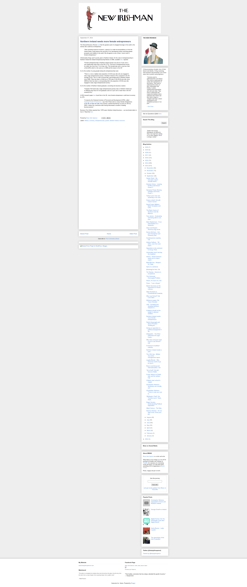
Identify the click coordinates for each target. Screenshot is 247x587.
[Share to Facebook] (108, 118)
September (150, 176)
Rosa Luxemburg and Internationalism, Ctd (153, 366)
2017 (147, 155)
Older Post (133, 234)
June (148, 422)
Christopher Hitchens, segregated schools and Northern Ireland (158, 501)
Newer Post (84, 234)
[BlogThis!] (104, 118)
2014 (147, 163)
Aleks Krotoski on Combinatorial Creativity (154, 292)
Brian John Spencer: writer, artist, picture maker (136, 565)
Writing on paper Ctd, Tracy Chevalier (152, 301)
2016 (147, 157)
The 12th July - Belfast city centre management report (153, 355)
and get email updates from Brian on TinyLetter (155, 488)
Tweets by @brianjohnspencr (152, 553)
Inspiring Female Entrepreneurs (93, 102)
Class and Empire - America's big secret (153, 228)
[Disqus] (108, 150)
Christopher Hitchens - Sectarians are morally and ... (154, 386)
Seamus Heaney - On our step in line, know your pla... (154, 412)
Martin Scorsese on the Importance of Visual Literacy (153, 287)
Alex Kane (150, 106)
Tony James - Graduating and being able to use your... (154, 217)
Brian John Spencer (148, 456)
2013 (147, 165)
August (149, 417)
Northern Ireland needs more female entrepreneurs (153, 318)
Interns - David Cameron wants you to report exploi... (153, 258)
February (150, 433)
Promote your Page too (130, 569)
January (149, 436)
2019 (147, 150)
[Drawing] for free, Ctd (153, 269)
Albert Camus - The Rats (154, 408)
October (149, 173)
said (99, 45)
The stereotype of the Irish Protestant (157, 538)
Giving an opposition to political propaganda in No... (154, 329)
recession (122, 120)
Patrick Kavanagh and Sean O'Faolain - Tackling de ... (153, 323)
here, (121, 59)
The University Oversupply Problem (153, 277)
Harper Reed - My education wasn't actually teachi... (152, 179)
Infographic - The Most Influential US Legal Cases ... (153, 335)
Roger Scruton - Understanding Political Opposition (154, 403)
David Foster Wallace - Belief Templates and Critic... (153, 206)
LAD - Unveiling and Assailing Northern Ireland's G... (152, 306)
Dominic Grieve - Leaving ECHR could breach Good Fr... (154, 185)
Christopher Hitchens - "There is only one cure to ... (154, 392)
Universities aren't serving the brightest (154, 253)
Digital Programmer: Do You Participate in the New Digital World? (158, 520)
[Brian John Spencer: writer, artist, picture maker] (125, 567)
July (148, 420)
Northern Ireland (114, 120)
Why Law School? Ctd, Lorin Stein (153, 296)
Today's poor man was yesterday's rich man (153, 196)
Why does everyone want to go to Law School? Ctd (154, 341)
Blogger (133, 583)
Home (109, 234)
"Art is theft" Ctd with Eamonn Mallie (152, 371)
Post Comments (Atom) (112, 238)
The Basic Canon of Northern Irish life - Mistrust (152, 211)
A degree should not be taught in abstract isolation (153, 312)
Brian (160, 135)
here (94, 95)
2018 (147, 152)
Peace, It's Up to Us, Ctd (153, 280)
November (150, 170)
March (149, 430)
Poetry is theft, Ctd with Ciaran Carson (153, 201)
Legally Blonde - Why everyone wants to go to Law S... (153, 361)
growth (107, 120)
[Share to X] (106, 118)
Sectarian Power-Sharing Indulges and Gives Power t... (154, 191)
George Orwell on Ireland (158, 509)
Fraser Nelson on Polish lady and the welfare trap (153, 376)
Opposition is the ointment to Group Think (154, 249)
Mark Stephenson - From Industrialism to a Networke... (154, 223)
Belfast (87, 120)
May (148, 425)
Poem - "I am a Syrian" (153, 283)
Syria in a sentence (152, 267)
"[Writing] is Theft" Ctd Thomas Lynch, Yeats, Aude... (153, 398)
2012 (147, 439)
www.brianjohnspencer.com (86, 565)
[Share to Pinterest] (110, 118)
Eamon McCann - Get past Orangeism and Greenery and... (153, 233)
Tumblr (145, 463)
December (150, 168)
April (148, 428)
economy (91, 120)
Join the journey (155, 478)
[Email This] (102, 118)
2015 (147, 160)
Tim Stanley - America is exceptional (153, 272)
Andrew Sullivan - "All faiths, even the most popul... (153, 243)
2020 (147, 147)
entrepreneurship (99, 120)
